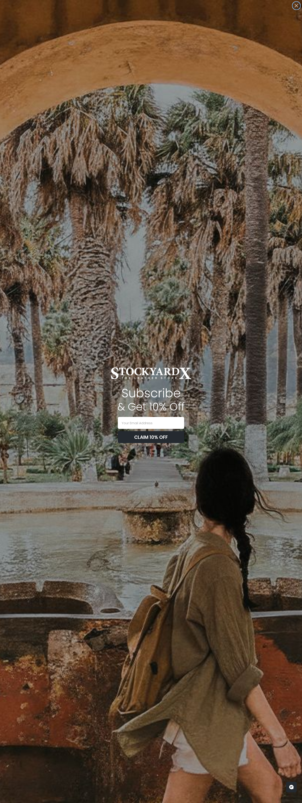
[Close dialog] (296, 6)
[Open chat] (291, 787)
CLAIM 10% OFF (151, 437)
